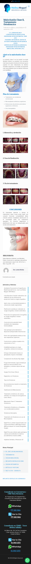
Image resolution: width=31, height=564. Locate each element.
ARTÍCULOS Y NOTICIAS (12, 467)
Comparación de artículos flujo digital (14, 359)
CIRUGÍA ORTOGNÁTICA (12, 464)
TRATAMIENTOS (9, 455)
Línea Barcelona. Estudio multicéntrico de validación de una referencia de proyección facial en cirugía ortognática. (15, 297)
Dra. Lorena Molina (18, 27)
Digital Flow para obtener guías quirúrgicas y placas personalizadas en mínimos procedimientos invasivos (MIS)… (15, 433)
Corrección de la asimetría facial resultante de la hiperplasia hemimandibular (13, 324)
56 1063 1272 (16, 1)
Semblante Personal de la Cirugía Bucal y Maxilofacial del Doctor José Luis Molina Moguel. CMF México (15, 289)
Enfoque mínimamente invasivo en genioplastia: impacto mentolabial (13, 353)
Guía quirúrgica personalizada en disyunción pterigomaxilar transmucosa (14, 330)
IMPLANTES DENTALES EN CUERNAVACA (14, 478)
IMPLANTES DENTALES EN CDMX (14, 461)
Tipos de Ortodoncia (9, 380)
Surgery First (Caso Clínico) (11, 372)
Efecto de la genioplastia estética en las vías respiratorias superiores (15, 336)
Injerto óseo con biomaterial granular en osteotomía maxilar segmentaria (15, 304)
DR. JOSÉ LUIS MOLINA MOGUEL (14, 451)
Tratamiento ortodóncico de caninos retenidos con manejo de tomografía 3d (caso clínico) (15, 395)
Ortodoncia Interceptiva (10, 413)
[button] (27, 560)
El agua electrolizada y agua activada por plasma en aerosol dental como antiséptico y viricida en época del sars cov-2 (15, 365)
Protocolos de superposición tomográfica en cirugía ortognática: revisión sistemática (15, 316)
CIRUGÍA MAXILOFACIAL (12, 458)
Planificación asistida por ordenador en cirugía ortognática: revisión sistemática (15, 310)
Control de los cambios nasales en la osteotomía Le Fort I (14, 342)
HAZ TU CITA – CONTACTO (13, 470)
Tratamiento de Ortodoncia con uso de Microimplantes (14, 418)
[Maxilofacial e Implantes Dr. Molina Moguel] (15, 8)
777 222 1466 (16, 510)
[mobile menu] (28, 6)
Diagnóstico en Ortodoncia (11, 376)
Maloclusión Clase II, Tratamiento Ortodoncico (13, 402)
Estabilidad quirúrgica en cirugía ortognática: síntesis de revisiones (13, 348)
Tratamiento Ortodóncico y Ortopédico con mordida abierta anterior (14, 408)
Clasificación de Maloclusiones (12, 390)
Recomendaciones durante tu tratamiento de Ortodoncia (15, 385)
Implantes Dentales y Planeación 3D (13, 439)
